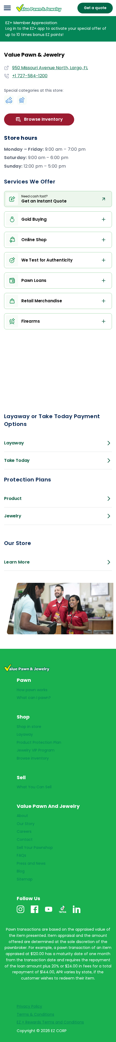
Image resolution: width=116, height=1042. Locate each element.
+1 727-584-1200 (29, 76)
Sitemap (25, 879)
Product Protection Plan (39, 742)
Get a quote (95, 7)
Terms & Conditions (35, 1014)
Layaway (25, 734)
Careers (24, 831)
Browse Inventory (43, 119)
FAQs (21, 855)
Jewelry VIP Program (35, 750)
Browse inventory (33, 758)
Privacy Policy (29, 1006)
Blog (21, 871)
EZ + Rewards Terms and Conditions (50, 1022)
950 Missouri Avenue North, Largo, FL (50, 68)
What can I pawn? (34, 697)
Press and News (31, 863)
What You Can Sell (34, 787)
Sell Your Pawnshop (35, 847)
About (22, 815)
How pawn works (32, 690)
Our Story (26, 823)
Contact (25, 839)
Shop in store (29, 726)
